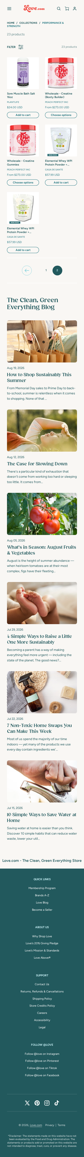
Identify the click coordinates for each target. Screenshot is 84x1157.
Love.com (36, 1125)
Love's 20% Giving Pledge (42, 943)
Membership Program (42, 888)
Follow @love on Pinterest (42, 1060)
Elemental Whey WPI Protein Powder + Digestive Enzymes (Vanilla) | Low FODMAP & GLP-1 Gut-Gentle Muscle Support (60, 163)
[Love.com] (34, 9)
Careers (42, 1013)
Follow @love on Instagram (42, 1054)
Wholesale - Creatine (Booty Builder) (58, 95)
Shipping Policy (42, 998)
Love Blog (42, 902)
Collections (28, 22)
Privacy (49, 1125)
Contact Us (42, 984)
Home (10, 22)
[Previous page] (27, 270)
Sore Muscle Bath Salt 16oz (21, 95)
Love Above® (42, 957)
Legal (42, 1027)
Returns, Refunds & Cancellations (42, 991)
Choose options (61, 115)
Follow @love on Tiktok (42, 1068)
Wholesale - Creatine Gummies (20, 162)
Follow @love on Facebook (42, 1075)
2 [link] (57, 270)
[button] (9, 9)
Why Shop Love (42, 936)
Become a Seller (42, 909)
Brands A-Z (42, 895)
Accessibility (42, 1020)
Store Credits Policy (42, 1005)
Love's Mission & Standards (42, 950)
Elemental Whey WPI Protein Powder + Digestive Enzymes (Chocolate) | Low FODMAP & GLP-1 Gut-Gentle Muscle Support (22, 230)
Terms (61, 1125)
